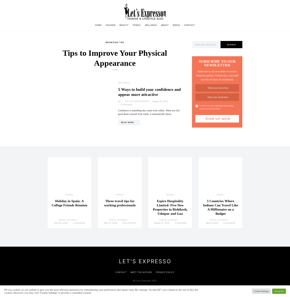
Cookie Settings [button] (261, 291)
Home (98, 25)
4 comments (79, 223)
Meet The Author (141, 272)
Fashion (110, 25)
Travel (137, 25)
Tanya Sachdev (68, 220)
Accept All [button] (279, 291)
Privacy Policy (165, 272)
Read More (127, 122)
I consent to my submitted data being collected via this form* (216, 107)
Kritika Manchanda (137, 101)
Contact (189, 25)
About (165, 25)
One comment (129, 223)
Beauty (123, 25)
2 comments (126, 104)
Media (176, 25)
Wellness (151, 25)
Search (231, 44)
